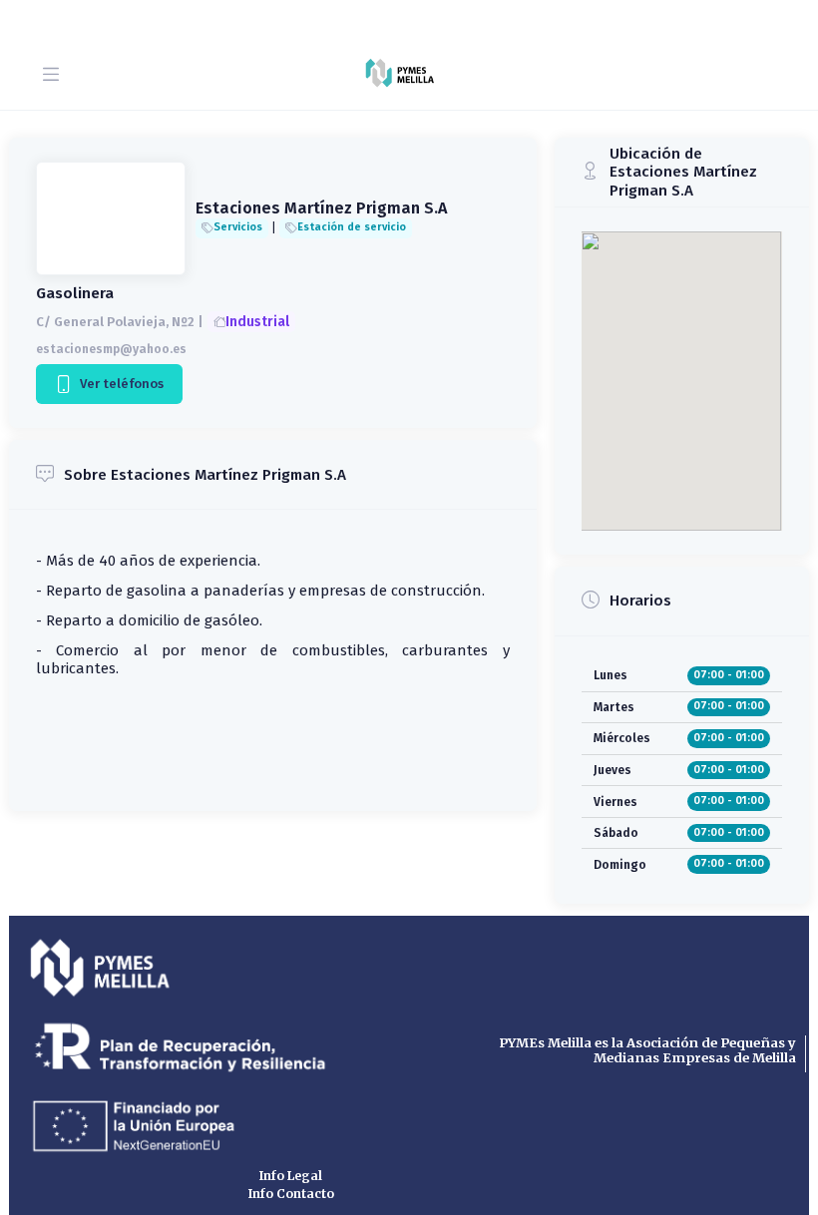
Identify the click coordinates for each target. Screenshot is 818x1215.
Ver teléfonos (120, 383)
